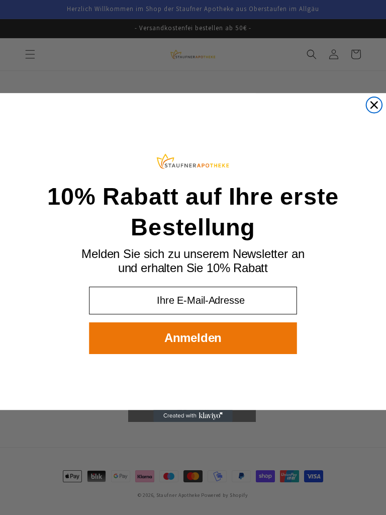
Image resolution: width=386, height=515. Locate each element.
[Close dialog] (374, 105)
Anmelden (193, 338)
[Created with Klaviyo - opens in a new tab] (193, 416)
